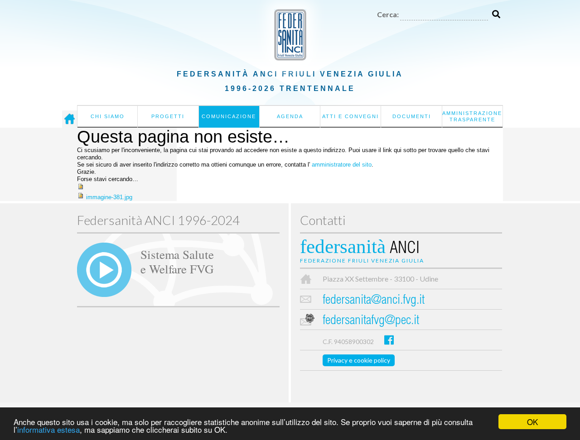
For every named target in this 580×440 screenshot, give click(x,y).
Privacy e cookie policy (358, 360)
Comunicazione (229, 116)
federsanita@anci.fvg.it (374, 300)
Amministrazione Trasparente (472, 116)
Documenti (411, 116)
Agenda (290, 116)
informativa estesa (48, 429)
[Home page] (69, 119)
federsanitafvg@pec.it (371, 321)
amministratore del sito (342, 164)
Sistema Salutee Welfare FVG (177, 261)
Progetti (167, 116)
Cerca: (388, 14)
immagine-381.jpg (109, 197)
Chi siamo (108, 116)
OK (532, 421)
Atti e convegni (350, 116)
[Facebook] (389, 339)
